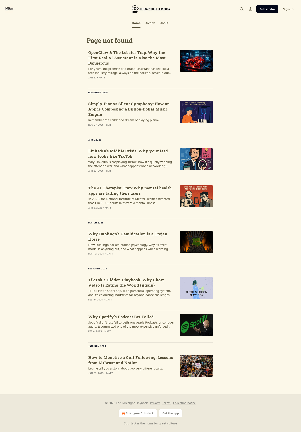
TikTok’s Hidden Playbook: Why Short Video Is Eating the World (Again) (126, 282)
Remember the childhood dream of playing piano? (123, 120)
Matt (102, 77)
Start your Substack (140, 413)
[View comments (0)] (119, 176)
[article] (150, 67)
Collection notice (184, 403)
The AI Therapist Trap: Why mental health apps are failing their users (130, 190)
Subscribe (267, 9)
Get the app (170, 413)
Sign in (288, 9)
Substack (130, 423)
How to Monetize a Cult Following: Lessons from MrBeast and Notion (130, 360)
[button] (136, 23)
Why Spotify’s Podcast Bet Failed (121, 316)
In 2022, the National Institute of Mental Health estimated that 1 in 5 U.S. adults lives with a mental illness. (129, 201)
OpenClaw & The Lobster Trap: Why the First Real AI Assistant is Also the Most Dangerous (127, 58)
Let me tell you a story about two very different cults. (125, 368)
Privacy (155, 403)
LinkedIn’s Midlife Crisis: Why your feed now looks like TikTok (128, 153)
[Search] (242, 9)
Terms (166, 403)
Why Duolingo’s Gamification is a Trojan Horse (127, 236)
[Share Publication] (251, 9)
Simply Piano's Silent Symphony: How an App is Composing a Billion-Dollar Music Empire (129, 109)
